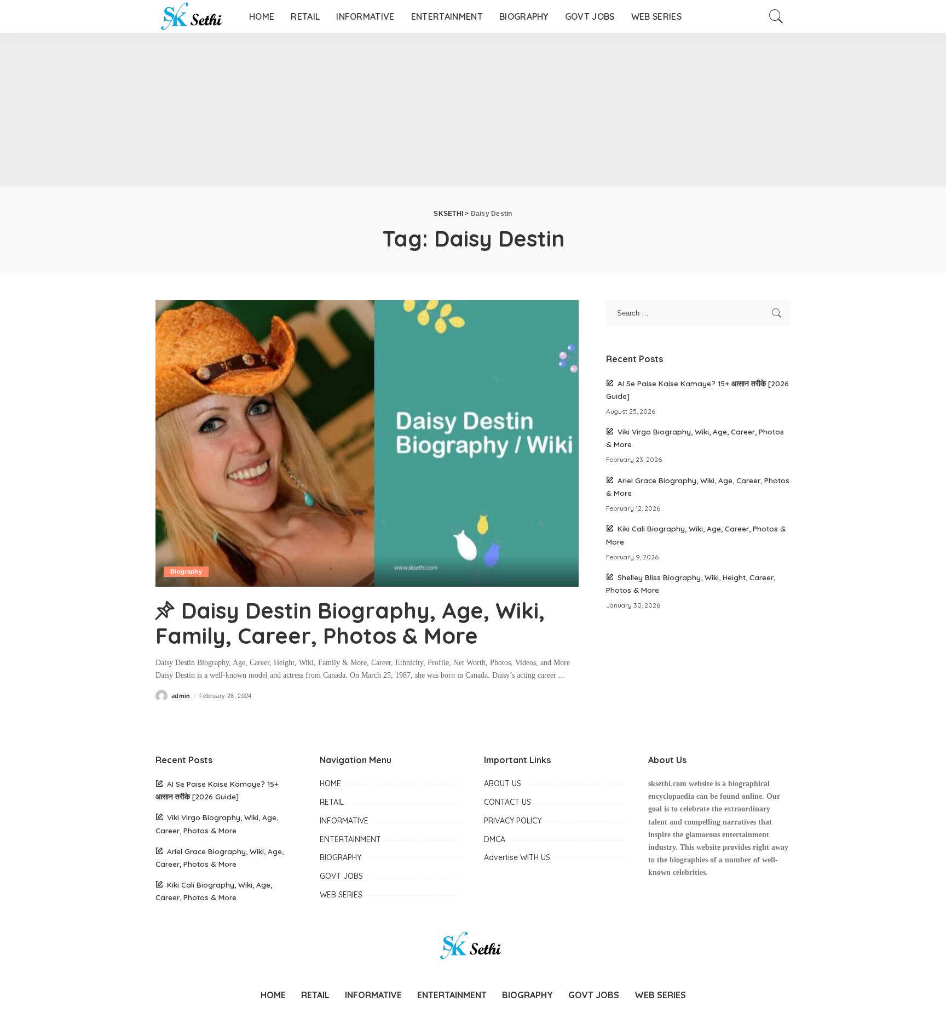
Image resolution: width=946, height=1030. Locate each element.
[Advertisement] (328, 109)
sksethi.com (667, 784)
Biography (186, 571)
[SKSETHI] (194, 16)
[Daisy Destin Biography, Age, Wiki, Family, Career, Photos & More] (367, 443)
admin (181, 696)
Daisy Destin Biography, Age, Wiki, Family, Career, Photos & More (350, 623)
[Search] (776, 16)
